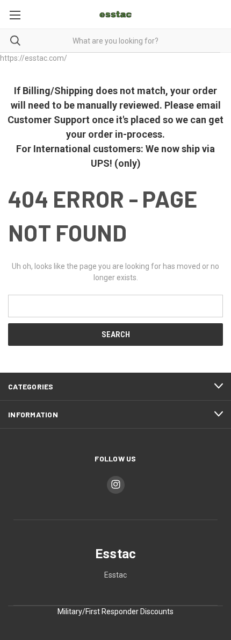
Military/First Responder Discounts (115, 611)
